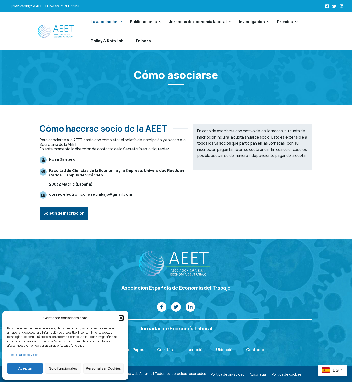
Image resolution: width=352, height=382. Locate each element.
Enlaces (143, 40)
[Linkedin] (341, 6)
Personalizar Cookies (103, 368)
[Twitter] (334, 6)
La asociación (104, 21)
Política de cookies (287, 374)
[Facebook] (327, 6)
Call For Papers (132, 349)
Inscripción (194, 349)
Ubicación (225, 349)
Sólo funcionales (63, 368)
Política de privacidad (227, 374)
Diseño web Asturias (136, 373)
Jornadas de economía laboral (198, 21)
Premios (285, 21)
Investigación (252, 21)
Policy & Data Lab (107, 40)
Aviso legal (258, 374)
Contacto (255, 349)
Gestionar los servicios (24, 355)
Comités (165, 349)
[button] (121, 318)
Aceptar (25, 368)
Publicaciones (143, 21)
